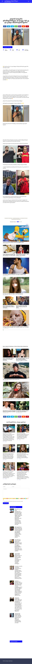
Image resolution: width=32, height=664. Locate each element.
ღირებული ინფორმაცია (11, 1)
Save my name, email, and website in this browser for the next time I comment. (13, 501)
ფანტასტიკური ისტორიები (16, 219)
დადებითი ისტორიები (8, 218)
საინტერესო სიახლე (24, 218)
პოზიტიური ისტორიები (8, 47)
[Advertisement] (16, 11)
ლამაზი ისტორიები (16, 218)
